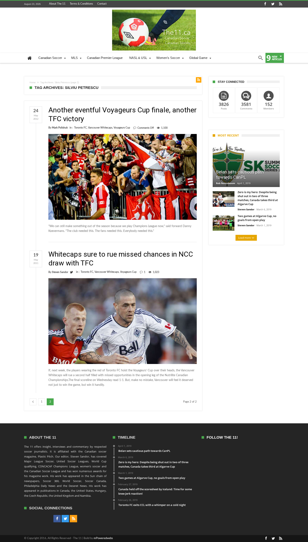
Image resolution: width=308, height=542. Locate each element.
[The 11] (154, 9)
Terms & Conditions (81, 4)
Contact (102, 4)
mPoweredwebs (103, 538)
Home (33, 82)
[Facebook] (265, 4)
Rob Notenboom (225, 183)
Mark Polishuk (60, 127)
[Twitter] (272, 4)
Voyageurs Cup (122, 127)
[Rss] (280, 4)
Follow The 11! (222, 437)
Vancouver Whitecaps (100, 127)
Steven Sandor (60, 272)
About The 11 (57, 4)
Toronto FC (80, 127)
